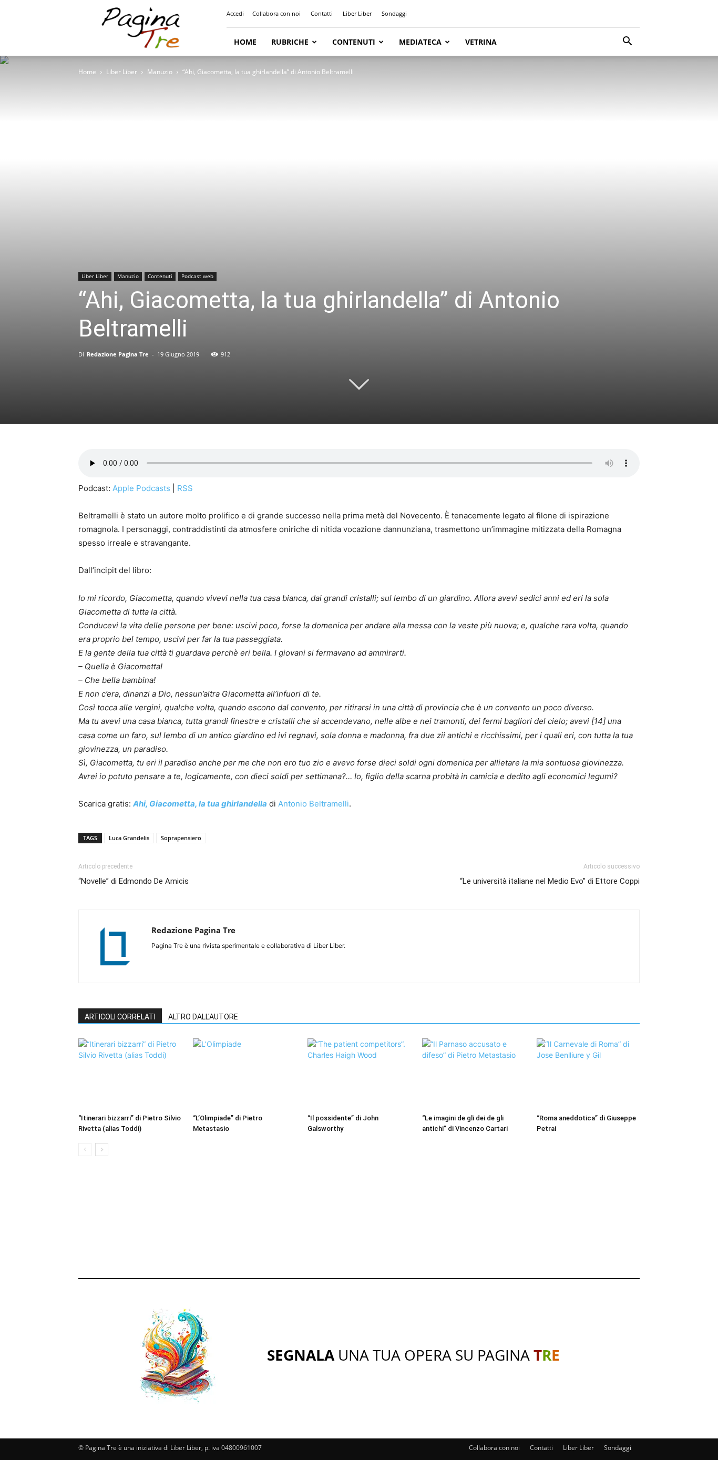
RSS (185, 488)
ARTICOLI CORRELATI (120, 1017)
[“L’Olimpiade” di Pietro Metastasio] (244, 1073)
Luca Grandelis (129, 838)
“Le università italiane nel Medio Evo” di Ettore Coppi (550, 881)
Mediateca (420, 42)
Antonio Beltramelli (313, 804)
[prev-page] (84, 1149)
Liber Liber (357, 13)
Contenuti (353, 42)
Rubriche (290, 42)
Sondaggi (394, 13)
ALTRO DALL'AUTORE (203, 1017)
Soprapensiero (181, 838)
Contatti (322, 13)
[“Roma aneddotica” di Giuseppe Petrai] (588, 1073)
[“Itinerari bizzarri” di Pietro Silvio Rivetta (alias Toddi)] (129, 1073)
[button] (627, 42)
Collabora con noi (276, 13)
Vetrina (481, 42)
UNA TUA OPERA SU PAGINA (413, 1355)
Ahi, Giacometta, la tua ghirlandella (200, 804)
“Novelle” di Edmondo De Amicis (133, 881)
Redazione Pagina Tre (118, 354)
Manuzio (159, 71)
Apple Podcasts (141, 488)
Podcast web (197, 276)
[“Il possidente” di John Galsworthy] (359, 1073)
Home (245, 42)
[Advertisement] (359, 1227)
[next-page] (101, 1149)
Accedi (235, 13)
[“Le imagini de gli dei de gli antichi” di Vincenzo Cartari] (473, 1073)
